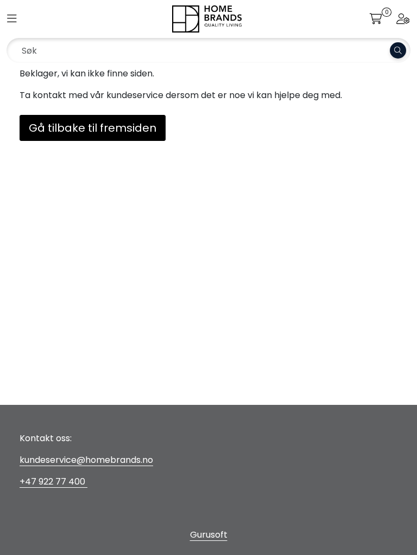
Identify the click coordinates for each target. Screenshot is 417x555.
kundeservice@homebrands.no (86, 460)
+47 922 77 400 (53, 481)
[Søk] (398, 50)
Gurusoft (209, 534)
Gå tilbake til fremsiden (92, 127)
